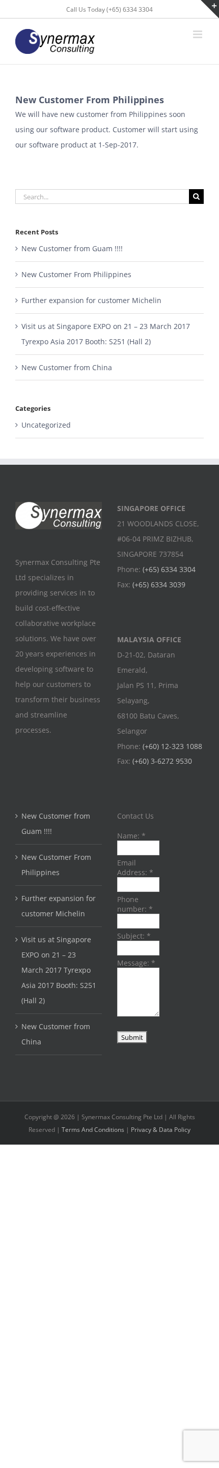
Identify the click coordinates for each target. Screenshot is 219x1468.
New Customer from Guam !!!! (72, 248)
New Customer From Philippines (76, 274)
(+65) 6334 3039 (158, 584)
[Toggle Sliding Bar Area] (210, 9)
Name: (131, 836)
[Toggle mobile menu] (198, 34)
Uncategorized (46, 425)
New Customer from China (66, 367)
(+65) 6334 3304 (169, 569)
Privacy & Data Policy (160, 1129)
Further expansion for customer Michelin (91, 300)
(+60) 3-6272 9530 (162, 761)
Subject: (134, 936)
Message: (136, 963)
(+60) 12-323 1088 (172, 746)
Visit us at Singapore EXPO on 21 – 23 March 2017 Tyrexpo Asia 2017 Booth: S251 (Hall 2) (58, 970)
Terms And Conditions (93, 1129)
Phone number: (135, 904)
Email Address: (135, 867)
